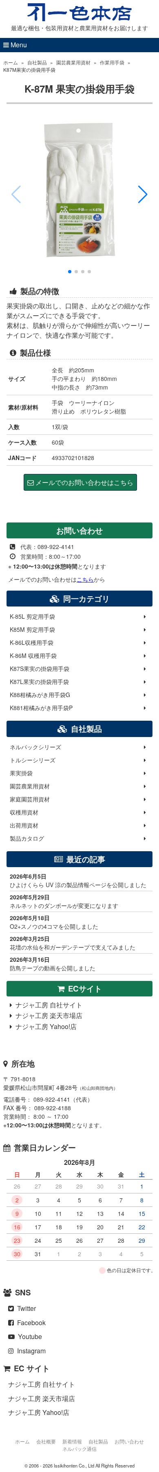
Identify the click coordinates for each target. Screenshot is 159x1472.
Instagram (30, 1350)
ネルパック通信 (79, 1448)
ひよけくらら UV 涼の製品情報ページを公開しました (78, 880)
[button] (142, 195)
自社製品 (37, 62)
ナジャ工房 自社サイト (47, 1004)
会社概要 (46, 1441)
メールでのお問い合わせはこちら (83, 482)
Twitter (25, 1308)
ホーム (10, 62)
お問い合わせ (129, 1441)
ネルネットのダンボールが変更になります (64, 901)
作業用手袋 (112, 62)
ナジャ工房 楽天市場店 (47, 1015)
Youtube (28, 1336)
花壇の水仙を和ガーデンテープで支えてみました (72, 942)
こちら (85, 579)
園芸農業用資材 (73, 62)
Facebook (30, 1322)
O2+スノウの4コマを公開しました (54, 922)
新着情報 (72, 1441)
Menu (18, 44)
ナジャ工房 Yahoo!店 (44, 1026)
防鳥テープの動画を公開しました (52, 963)
